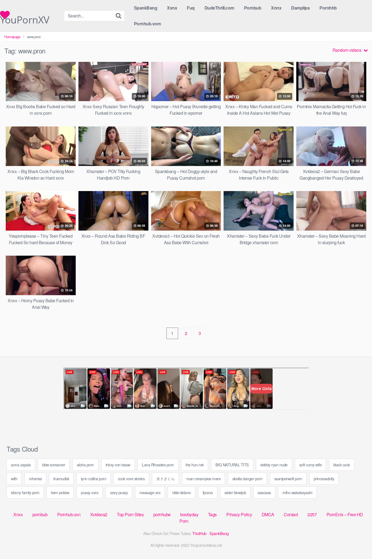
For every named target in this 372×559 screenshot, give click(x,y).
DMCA (268, 514)
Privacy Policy (239, 514)
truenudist (61, 478)
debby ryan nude (274, 464)
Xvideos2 (98, 514)
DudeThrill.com (219, 8)
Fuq (191, 8)
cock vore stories (131, 478)
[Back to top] (357, 541)
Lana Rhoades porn (158, 464)
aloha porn (85, 464)
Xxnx (172, 8)
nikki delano (181, 492)
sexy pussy (119, 492)
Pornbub (252, 8)
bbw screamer (53, 464)
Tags (212, 514)
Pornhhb (328, 8)
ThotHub (199, 533)
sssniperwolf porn (288, 478)
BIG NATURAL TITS (232, 464)
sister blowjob (235, 492)
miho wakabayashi (297, 492)
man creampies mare (203, 478)
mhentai (35, 478)
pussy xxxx (89, 492)
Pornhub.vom (147, 23)
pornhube (162, 514)
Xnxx (18, 514)
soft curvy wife (310, 464)
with (14, 478)
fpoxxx (208, 492)
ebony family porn (25, 492)
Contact (291, 514)
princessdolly (324, 478)
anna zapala (21, 464)
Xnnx (276, 8)
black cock (341, 464)
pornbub (40, 514)
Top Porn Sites (130, 514)
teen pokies (60, 492)
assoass (264, 492)
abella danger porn (247, 478)
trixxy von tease (118, 464)
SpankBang (145, 8)
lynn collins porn (93, 478)
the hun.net (194, 464)
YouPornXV (24, 16)
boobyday (189, 514)
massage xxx (150, 492)
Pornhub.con (69, 514)
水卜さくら (165, 478)
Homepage (12, 36)
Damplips (300, 8)
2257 (312, 514)
